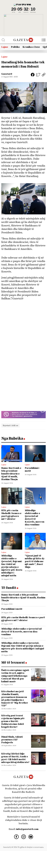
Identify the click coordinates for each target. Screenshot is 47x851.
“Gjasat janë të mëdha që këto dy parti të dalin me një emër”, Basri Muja (35, 561)
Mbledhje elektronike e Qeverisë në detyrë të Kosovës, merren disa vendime (34, 517)
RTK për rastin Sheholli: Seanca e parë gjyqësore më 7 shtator (11, 514)
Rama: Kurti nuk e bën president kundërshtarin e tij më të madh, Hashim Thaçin (11, 474)
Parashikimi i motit (32, 469)
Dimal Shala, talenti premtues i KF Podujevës (12, 739)
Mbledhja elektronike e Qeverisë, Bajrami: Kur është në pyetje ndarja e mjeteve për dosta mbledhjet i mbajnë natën (11, 565)
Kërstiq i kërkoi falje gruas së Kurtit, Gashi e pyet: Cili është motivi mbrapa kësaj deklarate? (15, 758)
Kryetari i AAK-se (10, 425)
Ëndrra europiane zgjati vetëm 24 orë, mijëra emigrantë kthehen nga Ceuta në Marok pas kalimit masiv (15, 676)
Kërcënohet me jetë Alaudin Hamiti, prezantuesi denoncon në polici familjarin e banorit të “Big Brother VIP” (14, 698)
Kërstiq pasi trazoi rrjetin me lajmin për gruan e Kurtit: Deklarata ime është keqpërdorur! (13, 721)
